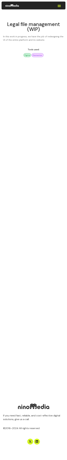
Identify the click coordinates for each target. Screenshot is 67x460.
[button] (59, 6)
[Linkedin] (37, 442)
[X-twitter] (30, 442)
